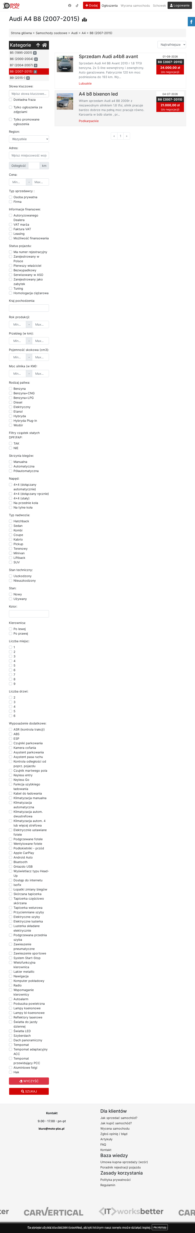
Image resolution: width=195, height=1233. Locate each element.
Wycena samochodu (135, 5)
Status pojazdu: (20, 246)
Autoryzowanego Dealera (26, 217)
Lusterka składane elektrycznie (27, 928)
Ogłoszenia (110, 5)
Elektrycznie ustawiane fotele (30, 832)
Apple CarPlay (24, 853)
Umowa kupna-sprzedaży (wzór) (124, 1162)
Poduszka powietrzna (29, 1003)
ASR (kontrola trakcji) (29, 729)
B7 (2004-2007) (23, 65)
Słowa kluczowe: (21, 86)
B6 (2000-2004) (23, 59)
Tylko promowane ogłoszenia (26, 121)
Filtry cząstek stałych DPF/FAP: (24, 435)
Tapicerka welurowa (28, 908)
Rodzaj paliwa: (19, 382)
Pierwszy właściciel (27, 266)
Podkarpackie (89, 121)
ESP (16, 738)
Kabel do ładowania (28, 793)
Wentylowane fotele (28, 844)
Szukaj (30, 1091)
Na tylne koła (23, 507)
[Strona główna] (44, 45)
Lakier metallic (24, 971)
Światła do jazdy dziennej (26, 1024)
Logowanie (181, 5)
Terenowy (21, 548)
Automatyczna (24, 466)
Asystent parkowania (29, 752)
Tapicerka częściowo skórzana (29, 901)
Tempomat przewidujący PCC (27, 1061)
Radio (18, 985)
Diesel (18, 402)
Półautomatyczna (26, 471)
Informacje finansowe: (25, 209)
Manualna (20, 462)
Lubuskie (85, 83)
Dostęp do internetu (28, 880)
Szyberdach (22, 1035)
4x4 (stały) (22, 498)
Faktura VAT (22, 229)
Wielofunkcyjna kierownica (24, 965)
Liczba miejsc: (19, 641)
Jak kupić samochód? (116, 1123)
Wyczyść (30, 1081)
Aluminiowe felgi (25, 1067)
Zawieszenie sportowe (30, 953)
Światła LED (22, 1031)
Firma (18, 202)
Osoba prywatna (25, 197)
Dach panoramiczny (28, 1040)
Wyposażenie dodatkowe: (27, 723)
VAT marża (21, 224)
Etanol (18, 411)
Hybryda (20, 416)
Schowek (159, 5)
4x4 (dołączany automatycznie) (25, 487)
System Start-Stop (27, 958)
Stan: (12, 588)
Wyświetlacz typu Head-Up (31, 873)
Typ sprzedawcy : (21, 191)
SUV (17, 562)
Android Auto (23, 857)
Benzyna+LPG (24, 398)
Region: (14, 131)
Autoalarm (21, 999)
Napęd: (14, 478)
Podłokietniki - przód (29, 848)
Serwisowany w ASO (28, 275)
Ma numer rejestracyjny (30, 252)
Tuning (18, 288)
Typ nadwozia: (19, 515)
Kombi (18, 530)
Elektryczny (22, 407)
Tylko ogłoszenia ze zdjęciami (28, 109)
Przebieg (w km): (21, 333)
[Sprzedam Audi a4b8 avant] (65, 64)
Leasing (19, 234)
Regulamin (107, 1185)
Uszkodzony (23, 576)
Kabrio (18, 539)
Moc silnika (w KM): (23, 366)
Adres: (13, 148)
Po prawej (21, 633)
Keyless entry (23, 775)
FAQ (103, 1144)
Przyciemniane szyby (29, 912)
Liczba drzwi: (18, 691)
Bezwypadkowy (25, 270)
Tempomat (21, 1045)
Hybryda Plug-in (25, 420)
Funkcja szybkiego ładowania (27, 786)
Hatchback (21, 521)
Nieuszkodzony (25, 580)
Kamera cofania (25, 748)
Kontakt (105, 1150)
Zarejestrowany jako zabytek (28, 281)
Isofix (17, 885)
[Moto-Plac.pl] (11, 6)
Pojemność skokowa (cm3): (29, 350)
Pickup (18, 544)
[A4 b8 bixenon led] (65, 101)
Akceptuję (159, 1227)
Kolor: (13, 606)
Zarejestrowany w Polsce (26, 259)
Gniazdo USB (23, 866)
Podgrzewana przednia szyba (30, 937)
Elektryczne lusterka (28, 921)
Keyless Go (21, 780)
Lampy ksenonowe (27, 1008)
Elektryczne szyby (27, 917)
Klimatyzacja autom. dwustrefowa (28, 814)
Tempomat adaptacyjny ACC (31, 1051)
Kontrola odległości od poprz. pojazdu (30, 763)
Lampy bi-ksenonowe (29, 1013)
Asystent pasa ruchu (28, 757)
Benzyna (20, 389)
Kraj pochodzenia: (22, 301)
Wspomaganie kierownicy (24, 992)
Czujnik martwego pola (30, 770)
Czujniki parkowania (28, 743)
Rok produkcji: (19, 317)
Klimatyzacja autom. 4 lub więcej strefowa (30, 823)
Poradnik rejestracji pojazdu (120, 1167)
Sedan (18, 526)
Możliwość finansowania (31, 238)
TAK (16, 443)
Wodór (18, 425)
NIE (16, 448)
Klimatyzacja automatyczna (24, 805)
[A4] (38, 45)
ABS (16, 734)
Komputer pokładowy (29, 981)
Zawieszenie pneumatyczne (24, 946)
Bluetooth (20, 862)
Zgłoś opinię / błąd (113, 1134)
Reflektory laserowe (28, 1017)
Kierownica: (17, 623)
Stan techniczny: (21, 570)
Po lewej (20, 629)
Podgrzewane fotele (28, 839)
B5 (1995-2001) (23, 52)
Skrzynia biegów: (21, 456)
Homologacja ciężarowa (31, 293)
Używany (20, 599)
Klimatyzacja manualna (30, 798)
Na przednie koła (26, 503)
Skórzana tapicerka (28, 894)
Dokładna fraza (25, 99)
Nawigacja (21, 976)
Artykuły (106, 1139)
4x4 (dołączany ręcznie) (31, 494)
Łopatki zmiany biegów (30, 889)
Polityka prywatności (115, 1180)
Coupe (18, 535)
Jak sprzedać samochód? (118, 1118)
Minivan (19, 553)
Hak (16, 1072)
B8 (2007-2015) (23, 71)
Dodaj (93, 5)
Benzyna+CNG (24, 393)
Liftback (19, 558)
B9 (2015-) (19, 78)
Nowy (18, 594)
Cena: (13, 174)
